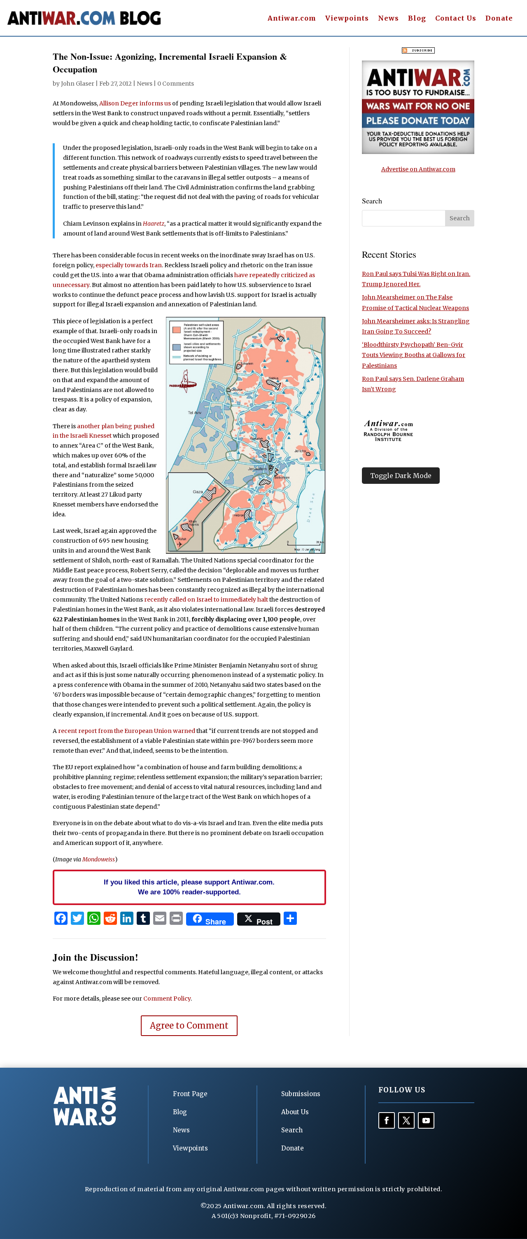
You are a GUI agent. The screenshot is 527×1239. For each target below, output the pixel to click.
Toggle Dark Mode (400, 475)
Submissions (300, 1094)
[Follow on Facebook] (386, 1120)
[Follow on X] (406, 1120)
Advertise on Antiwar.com (418, 169)
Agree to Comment (189, 1025)
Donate (499, 18)
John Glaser (77, 83)
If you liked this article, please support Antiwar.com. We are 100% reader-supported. (189, 887)
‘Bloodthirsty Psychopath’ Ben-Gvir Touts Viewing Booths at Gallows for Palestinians (413, 355)
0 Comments (175, 83)
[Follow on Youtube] (426, 1120)
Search (292, 1130)
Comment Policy (167, 998)
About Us (295, 1112)
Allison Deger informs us (135, 103)
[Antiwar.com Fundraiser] (418, 152)
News (388, 18)
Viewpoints (347, 18)
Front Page (190, 1094)
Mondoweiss (98, 859)
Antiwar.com (292, 18)
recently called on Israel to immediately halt (206, 599)
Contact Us (455, 18)
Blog (417, 18)
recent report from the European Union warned (126, 731)
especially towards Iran (129, 265)
